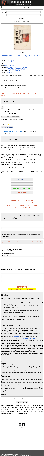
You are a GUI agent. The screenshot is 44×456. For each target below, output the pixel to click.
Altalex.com (3, 394)
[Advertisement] (22, 436)
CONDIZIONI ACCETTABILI (16, 69)
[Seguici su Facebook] (23, 425)
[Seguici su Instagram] (20, 425)
